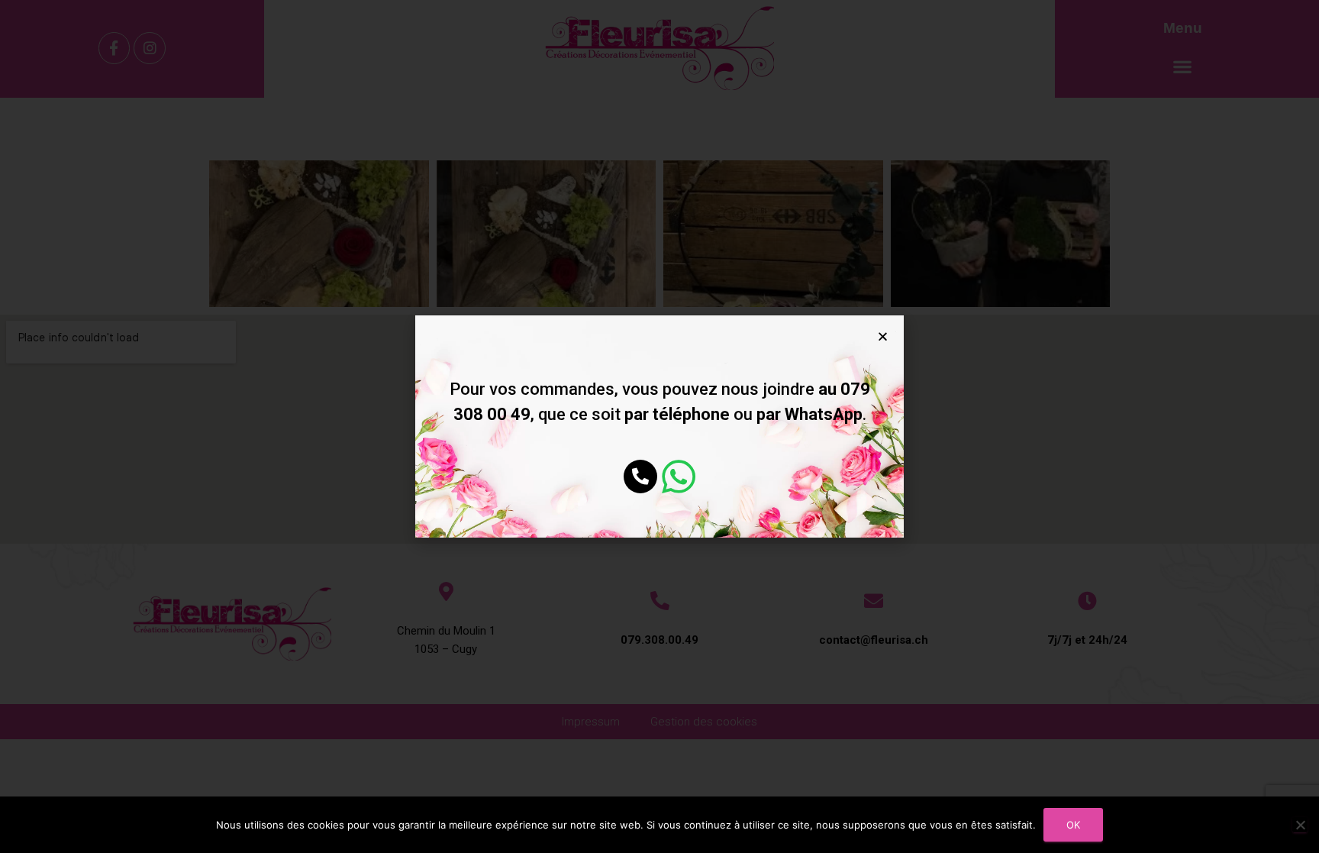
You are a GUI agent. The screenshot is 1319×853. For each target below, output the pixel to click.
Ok (1073, 825)
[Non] (1300, 824)
